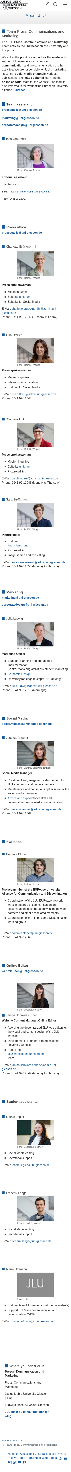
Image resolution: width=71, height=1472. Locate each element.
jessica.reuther (21, 809)
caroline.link (19, 478)
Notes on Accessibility (22, 1453)
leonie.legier (20, 1165)
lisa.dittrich (18, 394)
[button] (47, 4)
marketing (9, 118)
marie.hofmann (21, 1321)
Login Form (25, 1457)
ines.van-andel (17, 191)
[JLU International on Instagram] (61, 1457)
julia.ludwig (19, 685)
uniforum (24, 296)
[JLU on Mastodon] (14, 1462)
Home (5, 1440)
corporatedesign (13, 125)
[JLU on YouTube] (19, 1462)
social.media (10, 723)
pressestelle (10, 109)
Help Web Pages (46, 1457)
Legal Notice (46, 1453)
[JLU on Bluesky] (9, 1462)
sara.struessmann (23, 562)
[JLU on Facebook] (24, 1462)
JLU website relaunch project (26, 1053)
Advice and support (20, 798)
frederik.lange (20, 1241)
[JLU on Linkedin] (66, 1457)
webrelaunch (11, 971)
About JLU (35, 16)
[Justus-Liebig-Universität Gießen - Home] (17, 5)
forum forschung (18, 545)
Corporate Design (19, 674)
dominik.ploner (21, 933)
